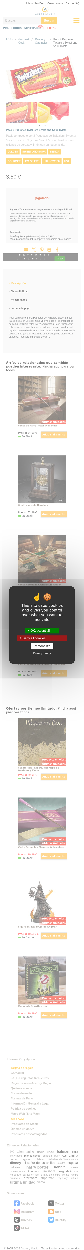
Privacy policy (42, 653)
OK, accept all (40, 630)
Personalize (42, 646)
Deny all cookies (34, 638)
